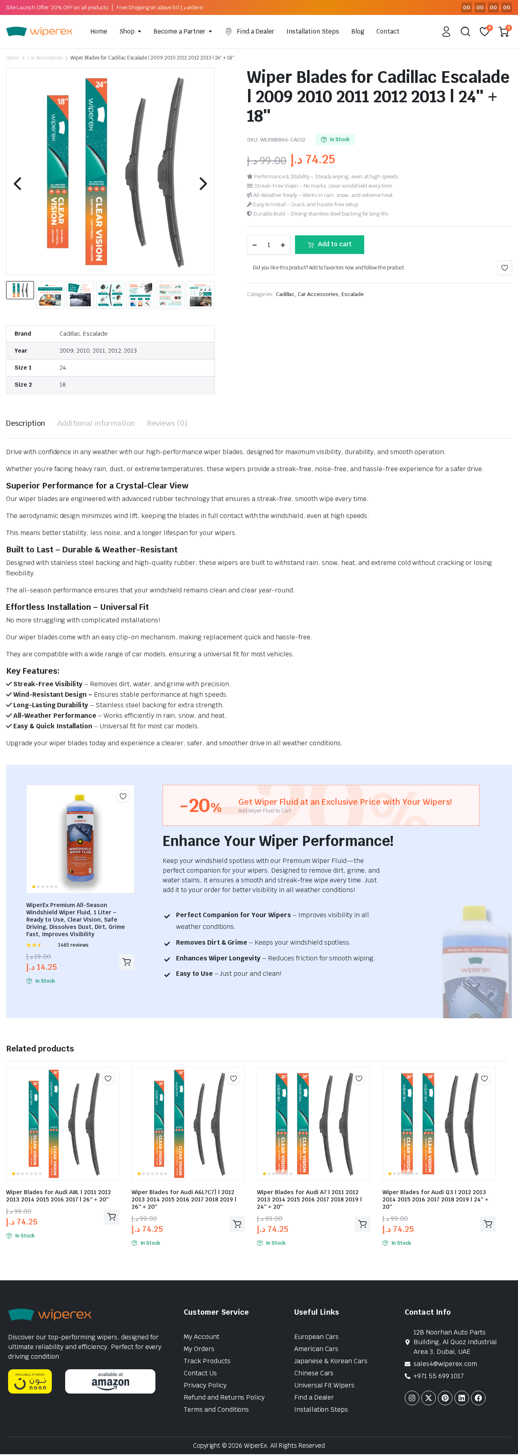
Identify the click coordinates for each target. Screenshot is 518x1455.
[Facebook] (478, 1398)
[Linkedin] (461, 1398)
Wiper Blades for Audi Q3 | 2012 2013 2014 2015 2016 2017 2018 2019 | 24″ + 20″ (435, 1199)
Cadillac (285, 294)
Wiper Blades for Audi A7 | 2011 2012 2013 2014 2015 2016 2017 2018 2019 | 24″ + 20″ (309, 1199)
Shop (127, 31)
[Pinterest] (445, 1398)
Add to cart (335, 244)
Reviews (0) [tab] (167, 423)
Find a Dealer (255, 31)
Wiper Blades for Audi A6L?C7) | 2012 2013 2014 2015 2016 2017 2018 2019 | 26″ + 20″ (184, 1199)
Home (99, 31)
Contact (387, 31)
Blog (357, 31)
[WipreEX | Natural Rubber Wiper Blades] (39, 31)
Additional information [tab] (96, 423)
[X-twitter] (428, 1398)
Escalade (353, 294)
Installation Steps (313, 31)
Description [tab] (25, 423)
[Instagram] (412, 1398)
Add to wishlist (504, 267)
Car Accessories (45, 58)
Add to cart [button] (126, 962)
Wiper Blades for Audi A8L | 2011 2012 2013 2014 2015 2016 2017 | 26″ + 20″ (58, 1196)
